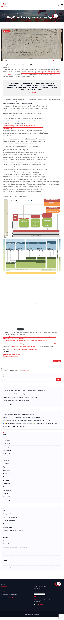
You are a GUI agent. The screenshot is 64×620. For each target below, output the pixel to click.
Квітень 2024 (6, 473)
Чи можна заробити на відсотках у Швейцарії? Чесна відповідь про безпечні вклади (25, 391)
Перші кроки (6, 554)
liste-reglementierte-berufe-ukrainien (10, 329)
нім (28, 345)
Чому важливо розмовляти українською (47, 423)
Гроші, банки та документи (10, 517)
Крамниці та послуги (8, 544)
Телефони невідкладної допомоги (16, 426)
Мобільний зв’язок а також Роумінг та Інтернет (15, 547)
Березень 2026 (7, 444)
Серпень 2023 (6, 497)
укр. (40, 345)
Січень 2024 (6, 480)
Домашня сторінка (22, 14)
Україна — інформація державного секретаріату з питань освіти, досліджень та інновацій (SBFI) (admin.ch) (29, 337)
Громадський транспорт (9, 514)
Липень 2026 (6, 437)
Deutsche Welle (32, 92)
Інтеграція (5, 540)
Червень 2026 (7, 440)
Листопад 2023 (7, 487)
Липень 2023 (6, 500)
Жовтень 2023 (7, 490)
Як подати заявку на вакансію (10, 356)
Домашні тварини (7, 527)
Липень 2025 (6, 460)
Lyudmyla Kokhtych (7, 415)
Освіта (4, 550)
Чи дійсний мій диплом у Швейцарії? (37, 14)
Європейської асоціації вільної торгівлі (50, 71)
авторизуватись (26, 370)
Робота (7, 31)
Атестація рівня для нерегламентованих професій (24, 349)
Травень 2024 (6, 470)
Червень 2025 (7, 463)
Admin (4, 417)
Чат (36, 604)
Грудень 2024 (6, 467)
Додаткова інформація (9, 521)
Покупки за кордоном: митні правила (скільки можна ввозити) (19, 404)
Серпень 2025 (6, 457)
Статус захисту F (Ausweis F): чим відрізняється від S (16, 401)
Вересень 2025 (7, 454)
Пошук (4, 377)
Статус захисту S (7, 567)
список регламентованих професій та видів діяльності (23, 346)
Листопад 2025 (7, 447)
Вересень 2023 (7, 493)
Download (20, 329)
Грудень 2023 (6, 483)
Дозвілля (5, 524)
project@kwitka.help (7, 598)
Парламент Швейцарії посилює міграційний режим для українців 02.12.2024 (27, 417)
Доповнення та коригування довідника (13, 530)
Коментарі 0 (57, 361)
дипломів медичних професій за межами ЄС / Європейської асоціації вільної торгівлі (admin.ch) (31, 73)
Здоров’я (5, 537)
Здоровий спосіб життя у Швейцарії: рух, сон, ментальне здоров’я (20, 397)
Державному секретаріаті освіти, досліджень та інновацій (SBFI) (20, 343)
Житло (5, 534)
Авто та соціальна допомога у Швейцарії (24, 415)
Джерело (5, 278)
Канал (41, 604)
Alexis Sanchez (6, 420)
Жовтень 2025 (7, 450)
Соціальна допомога (8, 564)
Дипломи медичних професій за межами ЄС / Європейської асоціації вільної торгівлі (25, 340)
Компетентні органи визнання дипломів (13, 338)
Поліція (5, 557)
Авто (4, 511)
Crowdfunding (4, 586)
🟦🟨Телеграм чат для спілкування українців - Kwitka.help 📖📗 (19, 423)
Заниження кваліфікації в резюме (11, 354)
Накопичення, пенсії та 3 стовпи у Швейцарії (14, 394)
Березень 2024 (7, 477)
